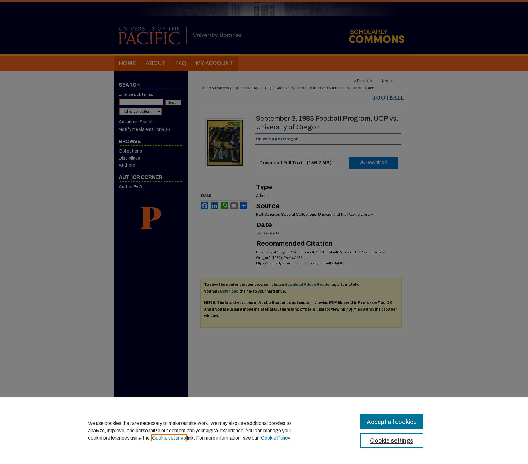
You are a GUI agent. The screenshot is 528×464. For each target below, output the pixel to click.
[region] (264, 430)
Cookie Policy (275, 437)
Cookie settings (169, 437)
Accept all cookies (392, 421)
